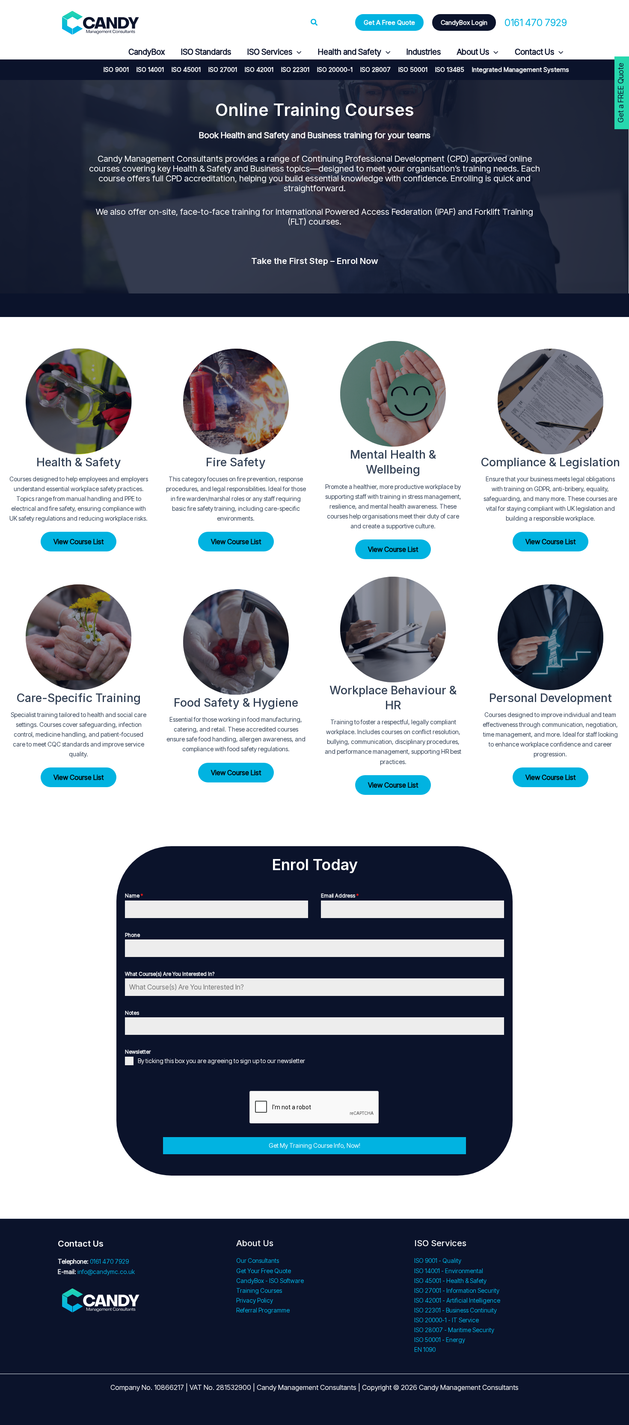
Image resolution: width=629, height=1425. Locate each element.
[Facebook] (63, 52)
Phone (132, 935)
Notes (132, 1013)
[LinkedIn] (104, 52)
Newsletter (138, 1052)
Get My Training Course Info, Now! (314, 1145)
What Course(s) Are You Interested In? (169, 974)
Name (134, 895)
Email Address (340, 895)
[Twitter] (83, 52)
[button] (314, 22)
